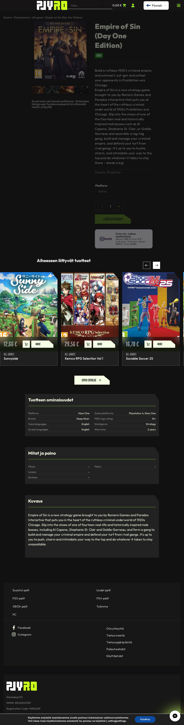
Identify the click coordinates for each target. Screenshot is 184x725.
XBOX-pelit (20, 606)
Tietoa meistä (115, 635)
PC (15, 614)
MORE (38, 344)
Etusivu (8, 17)
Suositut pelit (21, 590)
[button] (146, 265)
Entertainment (22, 17)
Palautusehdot (115, 649)
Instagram (24, 634)
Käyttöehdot (114, 656)
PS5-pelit (19, 598)
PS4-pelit (102, 598)
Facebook (24, 627)
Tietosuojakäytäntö (119, 642)
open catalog (89, 380)
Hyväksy (145, 719)
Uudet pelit (103, 590)
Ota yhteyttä (115, 628)
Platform (101, 185)
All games (37, 17)
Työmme (102, 606)
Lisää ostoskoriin (113, 219)
